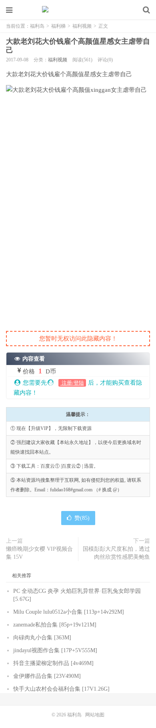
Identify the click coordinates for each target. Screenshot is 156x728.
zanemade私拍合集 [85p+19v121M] (54, 625)
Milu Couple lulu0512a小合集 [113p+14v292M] (68, 612)
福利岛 (78, 10)
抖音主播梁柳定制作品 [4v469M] (53, 663)
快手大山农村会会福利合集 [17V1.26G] (61, 689)
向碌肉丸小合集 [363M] (42, 638)
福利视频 (82, 26)
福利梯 (58, 26)
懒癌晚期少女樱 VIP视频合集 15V (39, 553)
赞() (82, 518)
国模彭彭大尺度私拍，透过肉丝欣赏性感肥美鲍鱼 (116, 553)
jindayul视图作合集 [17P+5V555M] (55, 650)
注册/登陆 (72, 383)
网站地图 (94, 715)
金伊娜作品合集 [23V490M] (47, 676)
